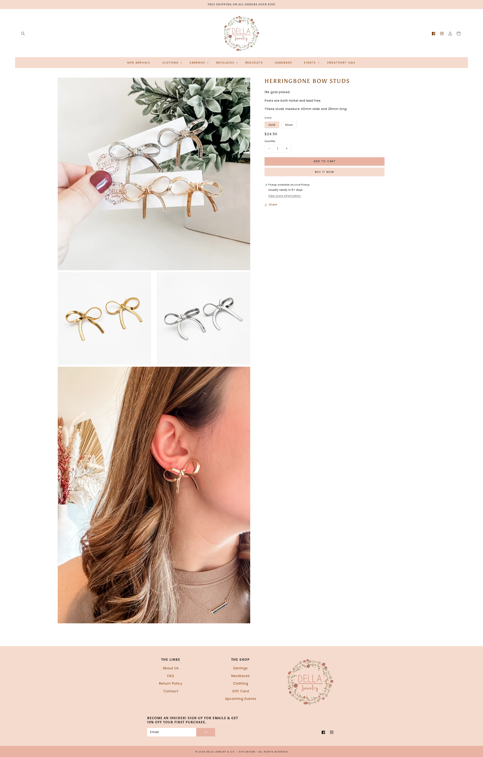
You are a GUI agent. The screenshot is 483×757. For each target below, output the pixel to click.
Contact (170, 691)
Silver (289, 125)
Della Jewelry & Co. (220, 751)
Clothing (240, 683)
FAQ (170, 676)
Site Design (247, 751)
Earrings (240, 668)
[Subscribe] (205, 732)
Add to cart (325, 161)
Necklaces (240, 676)
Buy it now (324, 172)
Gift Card (240, 691)
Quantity (270, 141)
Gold (271, 125)
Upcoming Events (240, 698)
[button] (23, 33)
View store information (284, 196)
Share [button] (273, 205)
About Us (171, 668)
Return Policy (170, 683)
